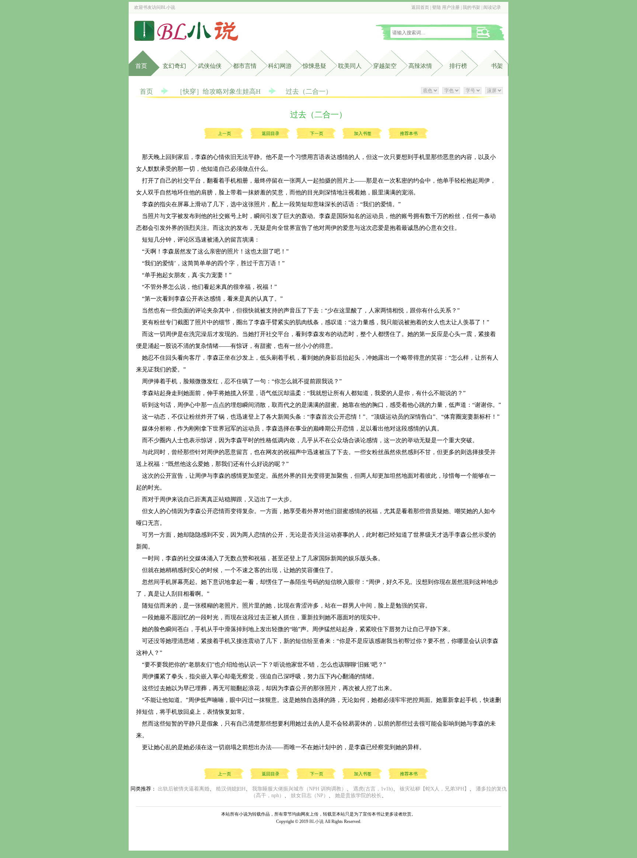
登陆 (436, 7)
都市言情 (245, 66)
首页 (141, 66)
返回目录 (270, 133)
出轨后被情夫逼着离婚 (183, 789)
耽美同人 (350, 66)
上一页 (224, 133)
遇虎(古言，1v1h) (373, 789)
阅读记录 (492, 7)
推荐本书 (409, 133)
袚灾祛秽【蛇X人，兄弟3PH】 (434, 789)
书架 (497, 66)
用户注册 (451, 7)
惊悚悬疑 (314, 66)
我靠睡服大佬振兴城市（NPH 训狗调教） (299, 789)
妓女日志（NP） (309, 795)
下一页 (316, 133)
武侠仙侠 (210, 66)
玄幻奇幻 (174, 66)
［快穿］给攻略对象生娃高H (218, 91)
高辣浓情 (420, 66)
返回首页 (420, 7)
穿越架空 (385, 66)
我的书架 (471, 7)
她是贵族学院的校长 (358, 795)
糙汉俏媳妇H (231, 789)
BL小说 (168, 7)
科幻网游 (280, 66)
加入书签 (363, 133)
